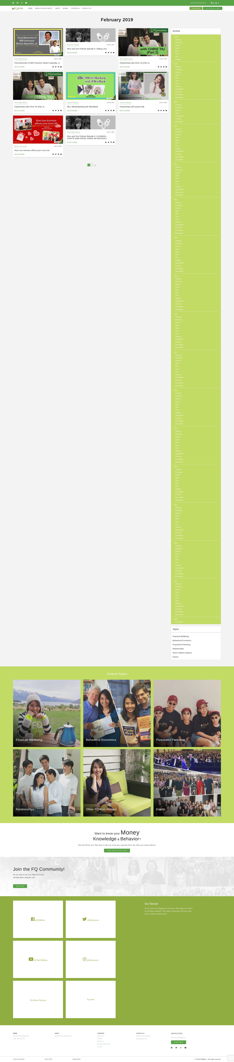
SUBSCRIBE (196, 8)
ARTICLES (100, 1036)
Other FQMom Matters (20, 59)
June (177, 54)
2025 (176, 64)
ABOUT (57, 1033)
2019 (176, 276)
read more (19, 67)
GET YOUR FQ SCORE (212, 8)
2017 (176, 352)
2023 (176, 126)
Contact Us (86, 8)
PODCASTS (100, 1041)
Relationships (178, 649)
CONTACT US (140, 1033)
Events (175, 657)
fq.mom (90, 999)
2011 (176, 581)
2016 (176, 390)
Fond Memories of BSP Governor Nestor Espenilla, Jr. (37, 63)
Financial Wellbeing (72, 102)
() (213, 3)
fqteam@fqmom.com (141, 1038)
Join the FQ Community (21, 1036)
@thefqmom (93, 920)
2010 (176, 619)
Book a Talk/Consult (43, 8)
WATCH (121, 30)
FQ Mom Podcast (38, 1000)
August (178, 59)
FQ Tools (99, 1046)
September (179, 89)
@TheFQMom (40, 960)
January (178, 40)
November (179, 94)
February (178, 42)
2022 (176, 164)
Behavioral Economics (20, 146)
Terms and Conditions (18, 1059)
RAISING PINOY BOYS (103, 1044)
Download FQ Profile (63, 1036)
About (57, 8)
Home (30, 8)
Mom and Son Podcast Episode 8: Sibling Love (87, 49)
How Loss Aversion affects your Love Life (31, 150)
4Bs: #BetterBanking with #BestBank (82, 107)
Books (65, 8)
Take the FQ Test (19, 1038)
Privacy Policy (48, 1059)
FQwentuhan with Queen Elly (132, 107)
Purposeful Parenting (73, 44)
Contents (75, 8)
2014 (176, 467)
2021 (176, 200)
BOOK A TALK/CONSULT (143, 1036)
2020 (176, 238)
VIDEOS (99, 1038)
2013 (176, 505)
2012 (176, 543)
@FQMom (40, 920)
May (177, 51)
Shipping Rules (77, 1059)
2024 (176, 102)
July (177, 56)
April (177, 48)
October (178, 92)
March (177, 45)
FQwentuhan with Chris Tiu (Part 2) (135, 63)
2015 (176, 428)
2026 (176, 37)
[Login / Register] (216, 3)
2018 (176, 314)
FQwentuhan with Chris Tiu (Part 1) (29, 107)
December (179, 97)
